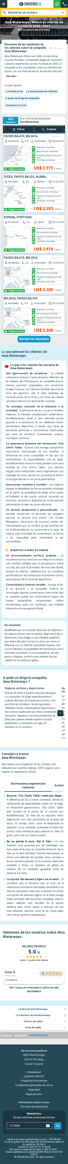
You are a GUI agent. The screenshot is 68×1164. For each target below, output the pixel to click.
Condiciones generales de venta (34, 1085)
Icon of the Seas (34, 1059)
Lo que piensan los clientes (41, 91)
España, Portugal (18, 217)
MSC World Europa (34, 1054)
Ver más (11, 76)
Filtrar (21, 129)
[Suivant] (60, 713)
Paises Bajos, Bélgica (21, 136)
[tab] (28, 786)
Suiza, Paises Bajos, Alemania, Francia (26, 176)
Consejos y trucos (16, 105)
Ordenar (51, 129)
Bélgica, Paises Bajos (21, 298)
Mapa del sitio (34, 1094)
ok (57, 1125)
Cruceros (6, 1035)
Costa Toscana (34, 1063)
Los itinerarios (14, 91)
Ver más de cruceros (34, 339)
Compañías (20, 1035)
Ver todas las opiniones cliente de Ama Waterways (34, 990)
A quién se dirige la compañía (22, 98)
